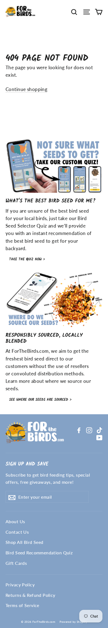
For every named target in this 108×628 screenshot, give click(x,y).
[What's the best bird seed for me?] (54, 165)
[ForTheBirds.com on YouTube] (99, 437)
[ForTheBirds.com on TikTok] (99, 429)
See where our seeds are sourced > (40, 399)
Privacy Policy (20, 584)
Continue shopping (26, 89)
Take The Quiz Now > (27, 259)
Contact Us (17, 532)
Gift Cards (16, 563)
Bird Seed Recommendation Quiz (39, 552)
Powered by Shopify (73, 621)
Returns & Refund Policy (30, 595)
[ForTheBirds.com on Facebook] (79, 429)
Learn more (18, 381)
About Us (15, 521)
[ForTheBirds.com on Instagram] (89, 429)
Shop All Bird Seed (24, 542)
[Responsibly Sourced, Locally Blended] (54, 300)
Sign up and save (27, 463)
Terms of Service (22, 605)
